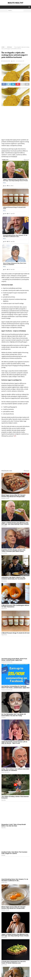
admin (13, 61)
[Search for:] (15, 10)
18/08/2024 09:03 (6, 61)
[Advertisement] (15, 29)
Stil (15, 436)
